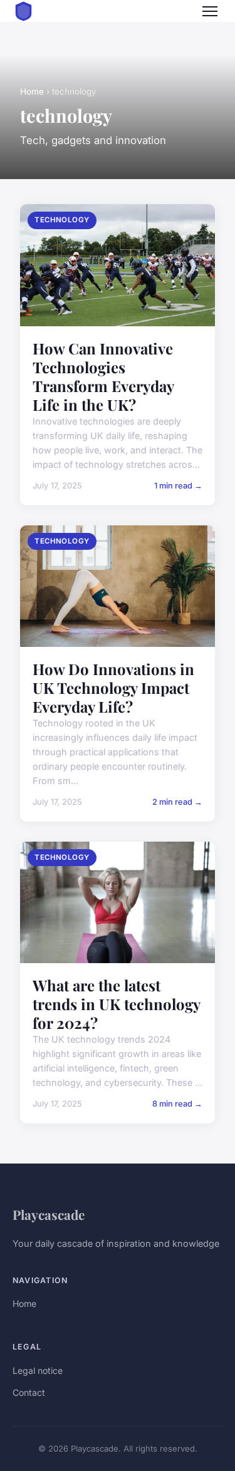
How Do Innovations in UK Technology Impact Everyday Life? (113, 687)
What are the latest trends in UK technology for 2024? (116, 1004)
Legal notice (38, 1370)
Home (32, 91)
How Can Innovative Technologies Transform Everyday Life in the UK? (103, 376)
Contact (29, 1392)
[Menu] (209, 11)
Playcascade (49, 1214)
